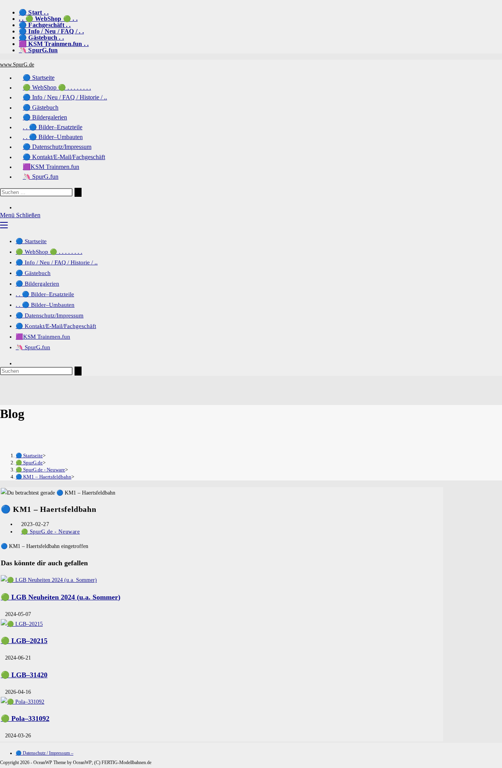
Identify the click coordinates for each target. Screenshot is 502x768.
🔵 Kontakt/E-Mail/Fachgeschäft (56, 326)
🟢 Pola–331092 (25, 718)
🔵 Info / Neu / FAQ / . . (51, 31)
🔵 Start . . (34, 12)
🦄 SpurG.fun (38, 50)
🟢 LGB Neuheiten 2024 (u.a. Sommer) (60, 597)
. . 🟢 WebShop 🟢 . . (48, 18)
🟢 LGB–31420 (24, 675)
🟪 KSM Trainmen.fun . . (54, 43)
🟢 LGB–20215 (24, 641)
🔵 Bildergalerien (37, 283)
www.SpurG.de (17, 65)
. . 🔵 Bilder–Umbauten (45, 305)
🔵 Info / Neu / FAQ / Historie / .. (57, 262)
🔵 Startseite (31, 241)
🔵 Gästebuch (33, 273)
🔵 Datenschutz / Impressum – (44, 753)
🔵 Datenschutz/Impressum (50, 315)
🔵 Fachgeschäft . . (45, 25)
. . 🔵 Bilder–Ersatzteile (45, 294)
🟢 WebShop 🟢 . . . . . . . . (49, 252)
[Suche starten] (78, 192)
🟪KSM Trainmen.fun (43, 337)
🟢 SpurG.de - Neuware (50, 532)
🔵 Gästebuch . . (41, 37)
